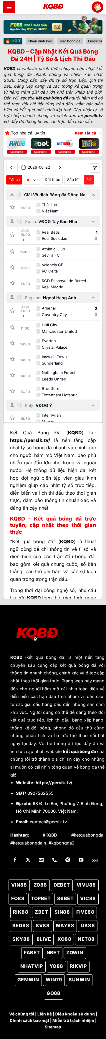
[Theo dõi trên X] (28, 860)
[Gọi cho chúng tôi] (54, 860)
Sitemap (53, 1027)
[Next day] (60, 167)
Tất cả (14, 179)
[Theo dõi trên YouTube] (81, 860)
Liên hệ (44, 1014)
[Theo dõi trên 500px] (95, 860)
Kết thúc (52, 179)
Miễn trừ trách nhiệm (73, 1020)
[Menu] (9, 7)
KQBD (16, 657)
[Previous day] (11, 167)
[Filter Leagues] (95, 168)
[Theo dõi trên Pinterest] (67, 860)
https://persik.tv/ (54, 782)
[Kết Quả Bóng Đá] (53, 7)
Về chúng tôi (21, 1014)
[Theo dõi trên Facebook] (15, 860)
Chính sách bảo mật (29, 1020)
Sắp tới (73, 179)
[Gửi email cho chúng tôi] (41, 860)
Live (34, 179)
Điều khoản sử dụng (75, 1014)
